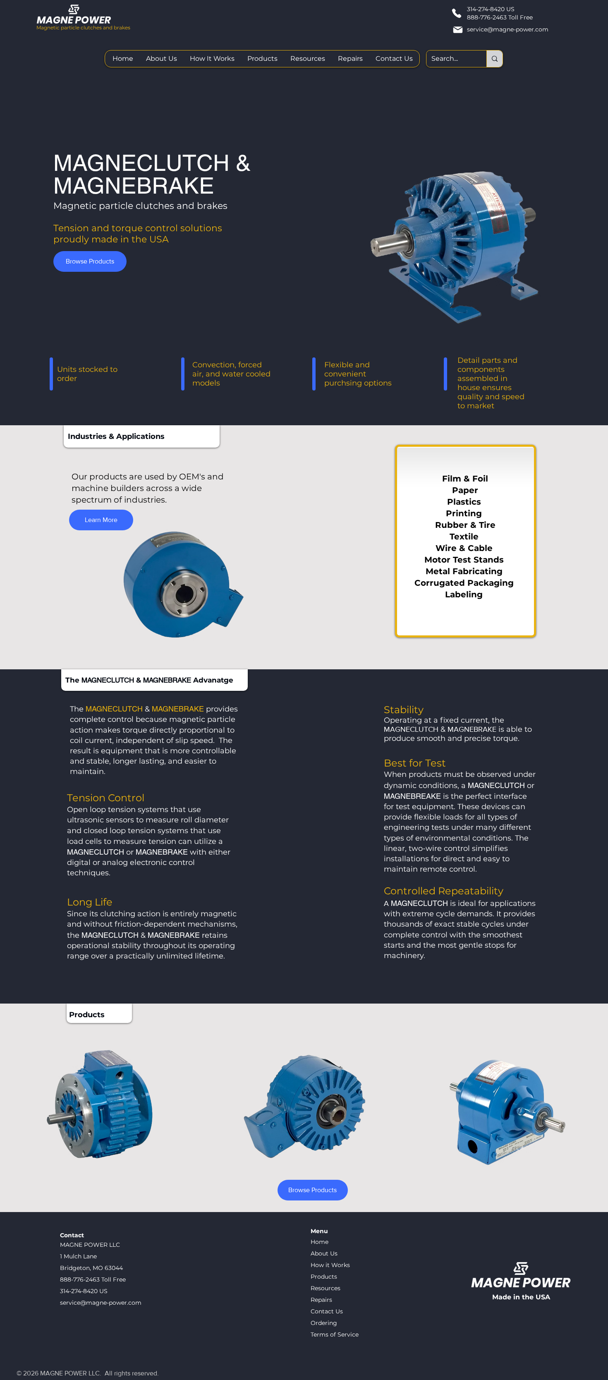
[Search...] (494, 58)
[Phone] (456, 13)
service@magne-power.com (507, 29)
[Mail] (457, 29)
